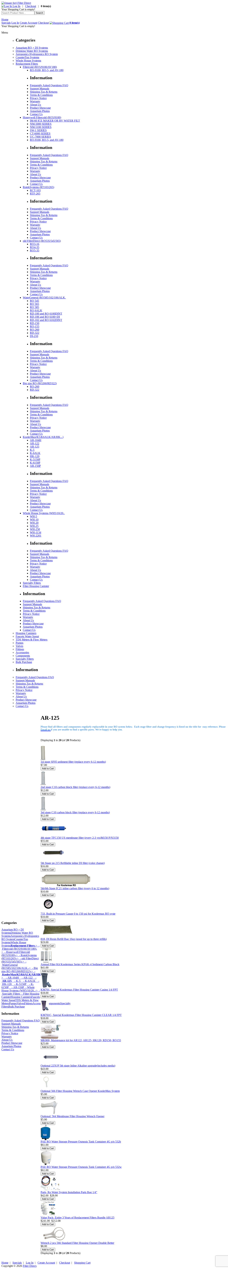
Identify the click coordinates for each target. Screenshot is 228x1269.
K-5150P (35, 459)
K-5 (32, 449)
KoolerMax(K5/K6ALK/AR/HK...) (43, 437)
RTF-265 (35, 193)
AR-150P (35, 465)
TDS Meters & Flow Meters (31, 639)
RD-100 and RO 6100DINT (46, 313)
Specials (6, 22)
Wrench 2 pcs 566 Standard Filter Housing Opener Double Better (77, 1242)
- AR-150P (16, 987)
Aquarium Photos (40, 111)
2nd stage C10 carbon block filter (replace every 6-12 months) (75, 787)
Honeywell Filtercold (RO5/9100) (42, 117)
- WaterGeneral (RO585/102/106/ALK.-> (16, 965)
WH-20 (34, 522)
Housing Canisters (26, 633)
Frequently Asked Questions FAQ (49, 85)
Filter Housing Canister (36, 586)
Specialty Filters (32, 582)
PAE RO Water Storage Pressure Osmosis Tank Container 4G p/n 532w (81, 1166)
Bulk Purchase (24, 662)
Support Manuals (39, 88)
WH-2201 (35, 535)
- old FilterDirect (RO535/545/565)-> (20, 960)
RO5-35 (34, 250)
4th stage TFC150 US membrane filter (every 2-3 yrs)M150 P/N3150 (80, 837)
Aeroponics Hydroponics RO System (37, 54)
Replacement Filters (27, 63)
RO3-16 (34, 244)
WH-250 (35, 529)
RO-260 (34, 329)
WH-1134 (35, 532)
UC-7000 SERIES (40, 136)
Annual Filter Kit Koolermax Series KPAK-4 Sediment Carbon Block (80, 964)
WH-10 (34, 519)
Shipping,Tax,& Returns (43, 91)
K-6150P (35, 462)
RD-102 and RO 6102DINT (46, 320)
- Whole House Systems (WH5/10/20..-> (19, 989)
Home (4, 19)
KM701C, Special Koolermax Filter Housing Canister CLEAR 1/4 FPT (81, 1014)
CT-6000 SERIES (40, 133)
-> (24, 945)
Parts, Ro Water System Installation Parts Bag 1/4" (69, 1192)
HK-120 (34, 456)
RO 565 (34, 303)
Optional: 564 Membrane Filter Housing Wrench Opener (72, 1116)
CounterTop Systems (27, 57)
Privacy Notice (38, 98)
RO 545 (34, 300)
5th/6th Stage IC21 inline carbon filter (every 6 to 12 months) (75, 888)
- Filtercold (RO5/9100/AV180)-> (20, 949)
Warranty (35, 101)
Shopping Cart (82, 1262)
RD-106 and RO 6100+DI (45, 316)
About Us (35, 104)
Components (23, 655)
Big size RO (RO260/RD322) (40, 383)
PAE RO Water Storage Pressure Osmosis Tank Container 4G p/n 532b (81, 1141)
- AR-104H (11, 977)
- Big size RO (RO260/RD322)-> (19, 970)
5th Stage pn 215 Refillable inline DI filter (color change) (73, 863)
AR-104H (35, 440)
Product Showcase (40, 107)
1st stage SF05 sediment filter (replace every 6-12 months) (73, 761)
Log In (16, 6)
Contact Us (36, 114)
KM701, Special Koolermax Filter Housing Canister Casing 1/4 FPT (79, 989)
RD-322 (34, 332)
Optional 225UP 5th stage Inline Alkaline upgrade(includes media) (78, 1065)
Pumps (19, 642)
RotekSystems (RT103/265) (38, 187)
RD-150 (34, 323)
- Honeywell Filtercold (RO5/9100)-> (15, 954)
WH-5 (33, 516)
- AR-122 (26, 977)
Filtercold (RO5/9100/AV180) (40, 66)
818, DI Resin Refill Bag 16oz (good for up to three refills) (74, 939)
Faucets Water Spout (27, 636)
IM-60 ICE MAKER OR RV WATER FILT (55, 120)
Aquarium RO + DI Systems (32, 47)
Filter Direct (29, 1265)
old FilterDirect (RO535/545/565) (42, 240)
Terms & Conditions (41, 94)
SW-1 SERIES (38, 130)
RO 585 (34, 307)
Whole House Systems (28, 60)
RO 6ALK (36, 310)
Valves (19, 646)
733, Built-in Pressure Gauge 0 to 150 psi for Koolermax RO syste (78, 913)
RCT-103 (35, 190)
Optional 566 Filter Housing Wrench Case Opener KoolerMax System (80, 1090)
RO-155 (34, 326)
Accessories (22, 652)
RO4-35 (34, 247)
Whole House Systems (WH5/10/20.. (44, 513)
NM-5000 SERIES (40, 123)
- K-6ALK (27, 980)
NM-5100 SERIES (40, 127)
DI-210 (34, 336)
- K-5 (16, 980)
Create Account (28, 22)
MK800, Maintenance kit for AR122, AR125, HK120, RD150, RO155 (81, 1040)
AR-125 (34, 446)
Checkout (30, 6)
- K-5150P (19, 984)
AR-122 (34, 443)
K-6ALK (35, 453)
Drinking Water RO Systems (32, 50)
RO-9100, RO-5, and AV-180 (46, 70)
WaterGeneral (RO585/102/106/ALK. (44, 297)
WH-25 (34, 526)
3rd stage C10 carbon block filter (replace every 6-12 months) (75, 812)
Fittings (20, 649)
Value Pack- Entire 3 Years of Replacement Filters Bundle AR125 (77, 1217)
